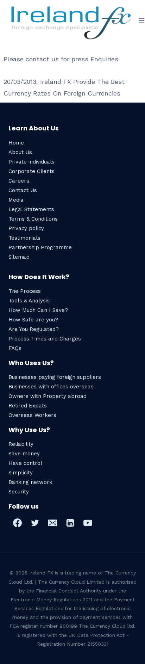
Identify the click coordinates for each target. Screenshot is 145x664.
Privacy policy (26, 228)
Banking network (30, 482)
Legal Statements (31, 209)
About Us (20, 152)
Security (18, 491)
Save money (24, 453)
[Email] (52, 522)
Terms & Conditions (33, 219)
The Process (24, 291)
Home (16, 143)
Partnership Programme (40, 247)
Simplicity (20, 472)
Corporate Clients (31, 171)
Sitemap (19, 257)
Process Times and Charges (44, 339)
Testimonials (24, 238)
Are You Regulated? (33, 329)
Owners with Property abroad (47, 396)
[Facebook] (17, 522)
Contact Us (22, 190)
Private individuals (31, 162)
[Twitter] (35, 522)
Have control (25, 463)
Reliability (20, 444)
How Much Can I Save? (38, 310)
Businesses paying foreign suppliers (54, 377)
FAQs (14, 348)
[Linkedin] (70, 522)
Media (16, 200)
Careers (18, 181)
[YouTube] (87, 522)
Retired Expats (27, 405)
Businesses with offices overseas (51, 386)
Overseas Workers (32, 415)
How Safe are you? (33, 319)
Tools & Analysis (29, 300)
